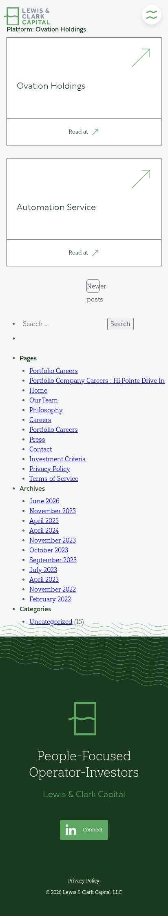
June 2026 (44, 501)
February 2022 (50, 599)
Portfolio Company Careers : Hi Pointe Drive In (97, 380)
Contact (40, 449)
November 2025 (52, 511)
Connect (92, 830)
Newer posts (93, 287)
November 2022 (52, 589)
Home (38, 390)
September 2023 (53, 560)
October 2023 (48, 550)
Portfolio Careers (53, 371)
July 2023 (43, 570)
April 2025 (44, 521)
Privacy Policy (49, 469)
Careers (40, 420)
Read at (79, 131)
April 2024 (44, 530)
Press (37, 439)
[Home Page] (27, 16)
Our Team (43, 400)
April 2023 (44, 579)
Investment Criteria (57, 459)
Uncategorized (51, 622)
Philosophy (46, 410)
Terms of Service (53, 479)
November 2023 (52, 540)
